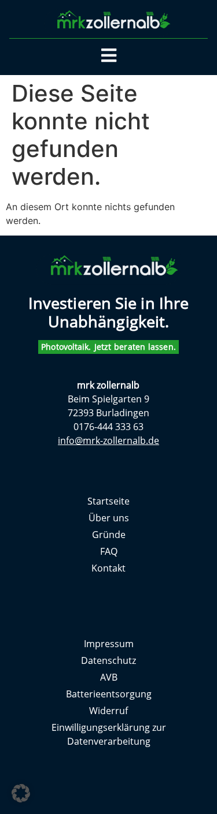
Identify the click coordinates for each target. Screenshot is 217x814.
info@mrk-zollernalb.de (108, 440)
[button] (21, 793)
